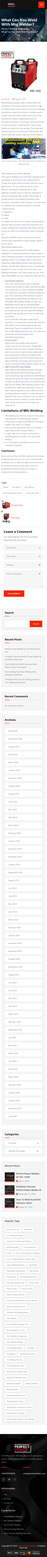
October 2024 (14, 786)
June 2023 (12, 896)
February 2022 (14, 1022)
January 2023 (14, 935)
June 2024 (12, 802)
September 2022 (15, 967)
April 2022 (12, 1006)
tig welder (31, 1348)
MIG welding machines (28, 1277)
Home (4, 28)
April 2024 (12, 817)
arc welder (28, 1229)
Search (9, 612)
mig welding (29, 487)
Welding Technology (19, 28)
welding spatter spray (15, 1401)
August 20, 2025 (25, 1207)
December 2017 (14, 1108)
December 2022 (15, 943)
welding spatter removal (16, 1395)
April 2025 (12, 754)
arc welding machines (15, 1235)
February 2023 (14, 927)
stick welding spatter (14, 1348)
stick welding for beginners (17, 1336)
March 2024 (13, 825)
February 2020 (14, 1085)
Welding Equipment (14, 1384)
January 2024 (14, 841)
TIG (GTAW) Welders (12, 1525)
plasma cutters (27, 1289)
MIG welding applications (12, 493)
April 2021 (12, 1045)
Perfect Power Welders (27, 1546)
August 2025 (13, 747)
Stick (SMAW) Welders (13, 1516)
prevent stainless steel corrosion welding (22, 1301)
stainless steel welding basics (18, 1312)
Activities (12, 1143)
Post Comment (14, 593)
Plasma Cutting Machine (14, 1529)
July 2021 (12, 1037)
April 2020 (12, 1069)
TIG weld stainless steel (15, 1366)
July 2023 (12, 888)
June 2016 (12, 1116)
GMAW (5, 487)
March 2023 (13, 920)
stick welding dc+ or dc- (16, 1330)
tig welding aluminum (28, 1354)
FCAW (9, 1253)
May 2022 (12, 998)
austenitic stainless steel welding (19, 1241)
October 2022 (14, 959)
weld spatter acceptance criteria (19, 1407)
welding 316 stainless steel (16, 1378)
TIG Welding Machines (15, 1360)
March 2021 (13, 1053)
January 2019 (14, 1100)
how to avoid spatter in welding (27, 1253)
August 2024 (13, 794)
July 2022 (12, 982)
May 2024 (12, 809)
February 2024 (14, 833)
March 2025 (13, 762)
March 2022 (13, 1014)
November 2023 (15, 857)
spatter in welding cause (16, 1306)
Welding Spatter (12, 1389)
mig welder (16, 487)
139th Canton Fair (13, 1229)
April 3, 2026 (23, 1181)
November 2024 (15, 778)
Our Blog (7, 1499)
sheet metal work (32, 493)
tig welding (11, 1354)
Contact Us (8, 1503)
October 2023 (14, 864)
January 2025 (14, 770)
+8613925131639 (8, 1473)
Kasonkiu (6, 99)
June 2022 (12, 990)
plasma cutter (12, 1289)
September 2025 (15, 739)
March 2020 (13, 1077)
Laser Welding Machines (16, 1265)
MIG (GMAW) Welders (13, 1521)
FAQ (5, 1494)
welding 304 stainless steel (17, 1372)
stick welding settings (15, 1342)
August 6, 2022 (20, 99)
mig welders (34, 1271)
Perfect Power (34, 1283)
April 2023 (12, 912)
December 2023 (15, 849)
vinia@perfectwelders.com (34, 1473)
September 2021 (15, 1030)
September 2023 (15, 872)
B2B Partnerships (13, 1247)
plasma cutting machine (15, 1295)
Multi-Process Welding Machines (17, 1533)
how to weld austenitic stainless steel (21, 1259)
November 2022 (15, 951)
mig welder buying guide (16, 1271)
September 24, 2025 (27, 1194)
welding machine (31, 1384)
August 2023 (13, 880)
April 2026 (12, 731)
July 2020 (12, 1061)
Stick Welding (12, 1318)
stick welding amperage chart (18, 1324)
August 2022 (13, 975)
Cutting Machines (30, 1247)
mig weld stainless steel (16, 1283)
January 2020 (14, 1093)
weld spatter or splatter (16, 1413)
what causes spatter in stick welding (21, 1419)
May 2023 (12, 904)
